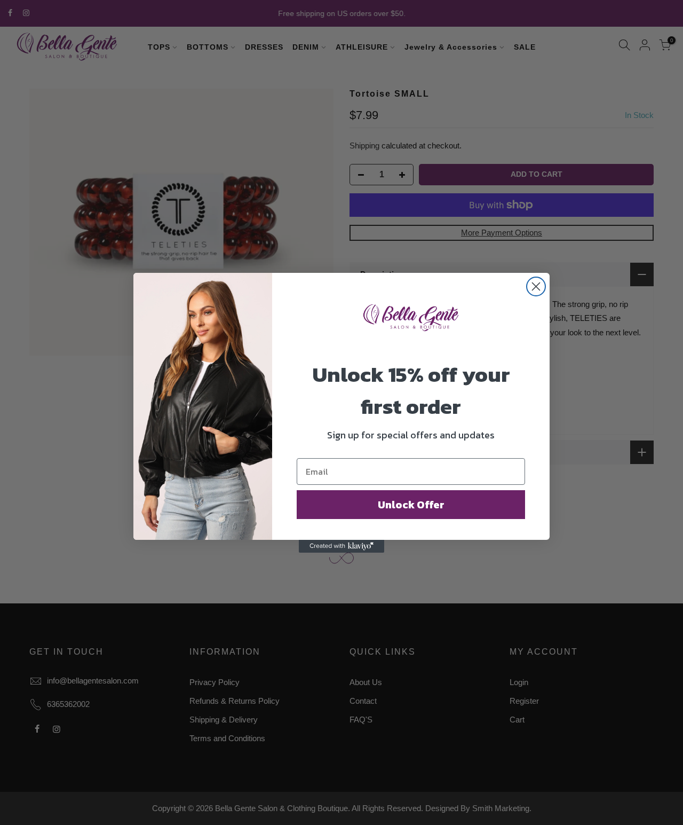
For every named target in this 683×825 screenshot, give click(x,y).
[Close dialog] (536, 286)
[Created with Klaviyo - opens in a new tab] (341, 546)
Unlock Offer (411, 505)
